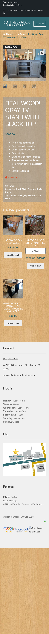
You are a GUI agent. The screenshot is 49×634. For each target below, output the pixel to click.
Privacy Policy (10, 497)
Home (9, 34)
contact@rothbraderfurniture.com (19, 375)
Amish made (16, 195)
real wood (32, 195)
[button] (42, 53)
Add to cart (13, 254)
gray (25, 195)
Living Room (19, 34)
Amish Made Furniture (26, 189)
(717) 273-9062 (9, 10)
